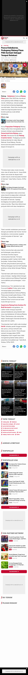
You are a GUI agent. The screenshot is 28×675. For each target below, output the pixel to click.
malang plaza (6, 422)
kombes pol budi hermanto (9, 432)
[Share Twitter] (17, 91)
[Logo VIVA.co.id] (4, 38)
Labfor (10, 288)
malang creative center (8, 434)
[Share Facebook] (14, 91)
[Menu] (26, 38)
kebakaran (14, 422)
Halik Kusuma (13, 60)
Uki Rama (6, 60)
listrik (3, 326)
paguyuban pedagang (8, 424)
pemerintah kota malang (9, 426)
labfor (18, 434)
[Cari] (23, 38)
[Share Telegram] (25, 91)
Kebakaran (11, 96)
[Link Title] (4, 465)
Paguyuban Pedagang (12, 126)
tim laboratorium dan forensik (10, 428)
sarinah (18, 424)
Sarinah (3, 135)
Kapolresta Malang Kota (9, 305)
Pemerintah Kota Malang (9, 133)
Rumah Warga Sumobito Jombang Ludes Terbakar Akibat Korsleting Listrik (16, 245)
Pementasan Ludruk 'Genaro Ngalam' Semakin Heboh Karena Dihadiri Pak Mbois (15, 121)
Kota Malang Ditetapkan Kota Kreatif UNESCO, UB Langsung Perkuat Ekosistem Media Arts (16, 188)
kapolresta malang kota (8, 430)
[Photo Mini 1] (3, 86)
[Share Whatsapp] (21, 91)
